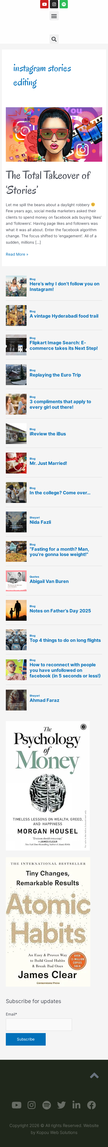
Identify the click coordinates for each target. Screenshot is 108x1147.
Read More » (17, 253)
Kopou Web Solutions (57, 1132)
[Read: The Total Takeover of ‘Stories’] (54, 134)
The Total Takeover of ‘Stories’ (48, 182)
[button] (54, 15)
